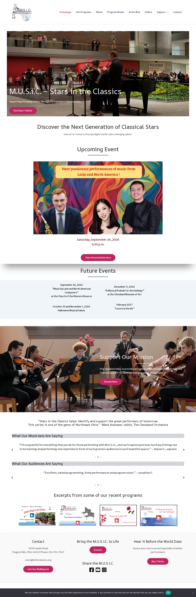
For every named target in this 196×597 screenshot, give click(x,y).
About (99, 12)
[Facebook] (92, 570)
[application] (167, 12)
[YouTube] (98, 570)
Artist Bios (134, 12)
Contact (177, 12)
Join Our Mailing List (38, 569)
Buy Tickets (158, 561)
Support (161, 12)
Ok (168, 592)
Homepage (65, 12)
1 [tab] (95, 457)
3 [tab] (100, 457)
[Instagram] (104, 570)
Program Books (115, 12)
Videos (148, 12)
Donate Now (110, 381)
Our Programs (83, 12)
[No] (192, 592)
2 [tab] (98, 457)
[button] (23, 110)
